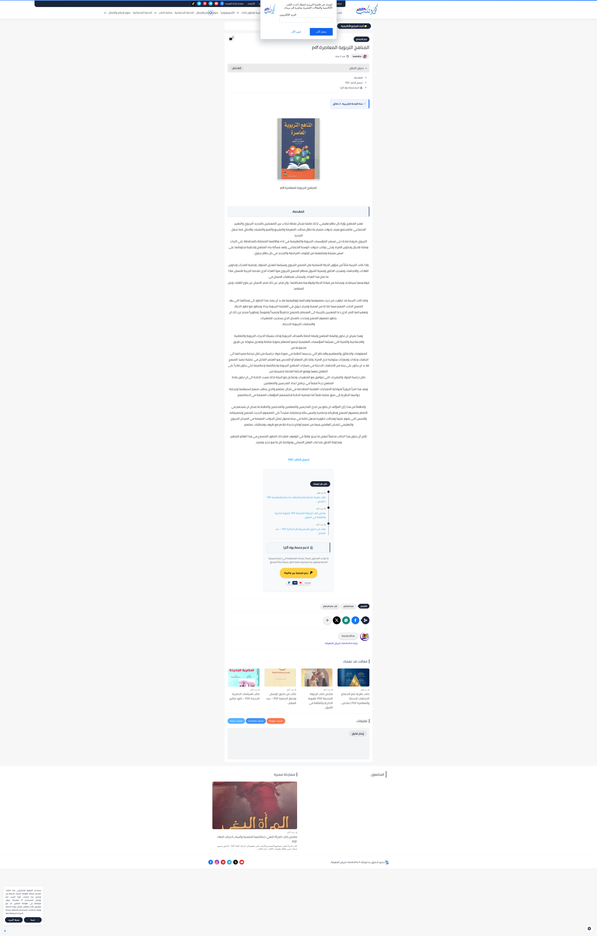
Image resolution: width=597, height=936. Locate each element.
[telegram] (210, 3)
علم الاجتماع (361, 39)
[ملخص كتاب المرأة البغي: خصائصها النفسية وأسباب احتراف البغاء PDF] (254, 805)
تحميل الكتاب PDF (354, 82)
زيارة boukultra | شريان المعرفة (341, 643)
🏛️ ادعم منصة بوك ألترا (351, 87)
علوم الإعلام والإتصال (207, 12)
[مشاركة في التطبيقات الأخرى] (327, 620)
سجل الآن (321, 31)
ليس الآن (296, 31)
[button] (355, 620)
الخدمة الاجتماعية (184, 12)
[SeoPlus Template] (387, 862)
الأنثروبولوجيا (228, 12)
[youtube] (216, 3)
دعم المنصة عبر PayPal (296, 573)
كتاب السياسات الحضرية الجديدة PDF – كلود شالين (244, 696)
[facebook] (222, 3)
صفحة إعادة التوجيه (234, 4)
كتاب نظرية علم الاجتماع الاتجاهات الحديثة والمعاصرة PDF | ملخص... (296, 499)
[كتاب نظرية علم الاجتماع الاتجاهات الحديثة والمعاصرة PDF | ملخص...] (354, 677)
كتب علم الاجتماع (330, 606)
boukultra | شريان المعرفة (344, 862)
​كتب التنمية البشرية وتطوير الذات (259, 12)
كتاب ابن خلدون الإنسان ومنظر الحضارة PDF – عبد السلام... (300, 531)
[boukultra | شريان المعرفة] (367, 9)
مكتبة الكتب (165, 12)
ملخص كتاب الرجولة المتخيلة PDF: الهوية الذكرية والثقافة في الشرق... (300, 515)
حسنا (33, 920)
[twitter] (235, 862)
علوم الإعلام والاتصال (119, 12)
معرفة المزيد (13, 920)
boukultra (357, 56)
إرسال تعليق (358, 733)
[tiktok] (193, 3)
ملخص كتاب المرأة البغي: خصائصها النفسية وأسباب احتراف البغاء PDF (257, 839)
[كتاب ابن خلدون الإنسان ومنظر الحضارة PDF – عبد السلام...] (280, 677)
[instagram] (217, 862)
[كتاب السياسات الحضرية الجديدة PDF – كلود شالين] (244, 677)
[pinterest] (205, 3)
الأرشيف (251, 4)
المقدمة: (358, 77)
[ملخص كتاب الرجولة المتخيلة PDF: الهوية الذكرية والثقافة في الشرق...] (317, 677)
